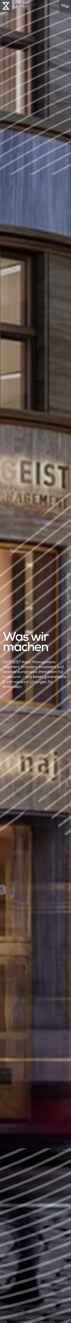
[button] (65, 6)
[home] (18, 6)
